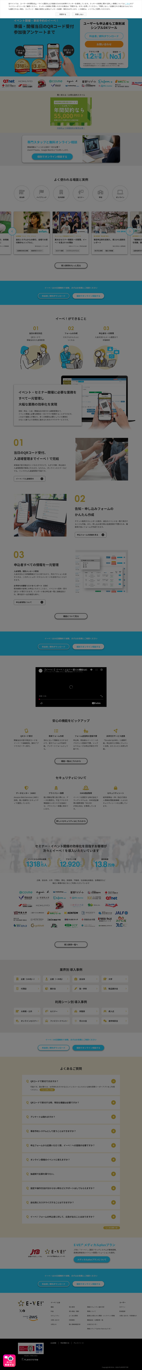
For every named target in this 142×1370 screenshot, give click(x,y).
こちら (127, 3)
